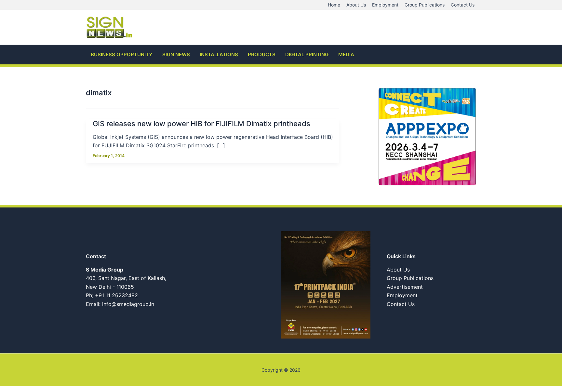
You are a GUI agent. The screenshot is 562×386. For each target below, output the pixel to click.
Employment (402, 295)
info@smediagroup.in (128, 304)
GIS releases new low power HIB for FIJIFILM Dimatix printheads (201, 123)
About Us (398, 269)
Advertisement (405, 287)
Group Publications (410, 278)
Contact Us (401, 304)
